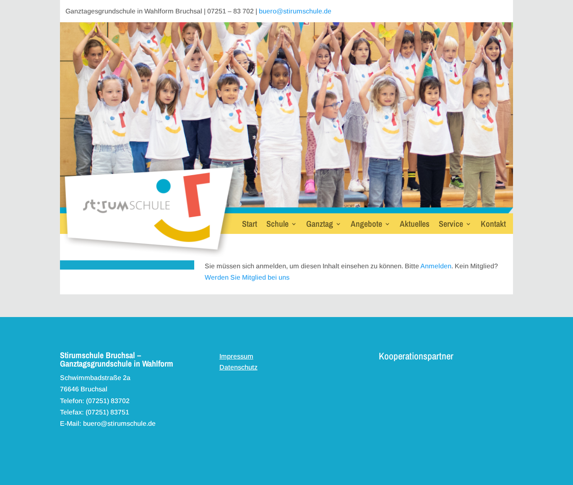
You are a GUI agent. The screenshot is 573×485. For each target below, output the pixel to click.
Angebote (366, 225)
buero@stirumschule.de (295, 11)
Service (451, 225)
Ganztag (319, 225)
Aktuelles (415, 225)
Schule (277, 225)
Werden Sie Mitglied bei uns (247, 277)
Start (249, 225)
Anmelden (435, 266)
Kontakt (493, 225)
